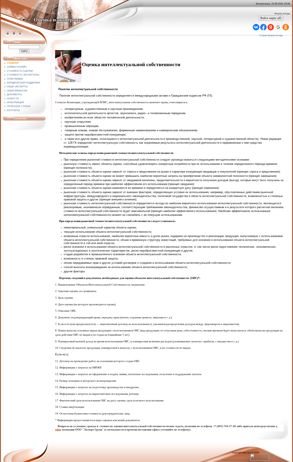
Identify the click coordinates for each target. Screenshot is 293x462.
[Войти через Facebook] (263, 27)
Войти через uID (270, 18)
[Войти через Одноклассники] (285, 27)
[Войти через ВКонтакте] (256, 27)
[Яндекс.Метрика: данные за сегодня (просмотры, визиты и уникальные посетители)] (259, 457)
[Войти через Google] (278, 27)
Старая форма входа (270, 35)
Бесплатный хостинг (233, 459)
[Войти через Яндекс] (270, 27)
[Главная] (7, 35)
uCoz (247, 459)
